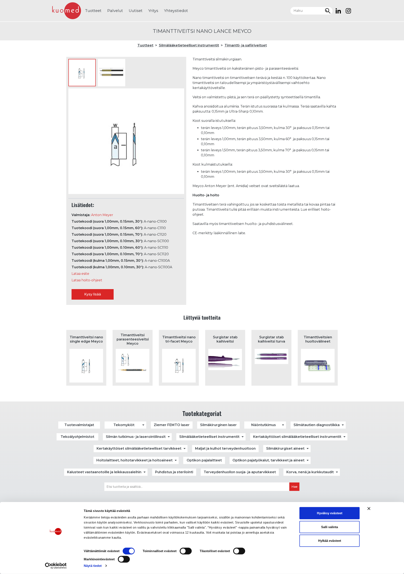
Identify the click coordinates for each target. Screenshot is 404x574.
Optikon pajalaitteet (204, 460)
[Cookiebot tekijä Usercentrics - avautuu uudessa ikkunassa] (55, 566)
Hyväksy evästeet (329, 513)
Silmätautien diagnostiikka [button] (317, 425)
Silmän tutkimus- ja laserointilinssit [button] (136, 437)
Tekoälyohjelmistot (77, 437)
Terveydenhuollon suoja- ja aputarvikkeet (240, 472)
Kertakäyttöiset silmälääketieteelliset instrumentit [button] (297, 437)
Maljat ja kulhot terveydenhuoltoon (225, 448)
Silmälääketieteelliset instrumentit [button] (209, 437)
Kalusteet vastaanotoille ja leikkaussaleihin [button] (104, 472)
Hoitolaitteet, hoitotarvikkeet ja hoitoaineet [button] (134, 460)
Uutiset (135, 10)
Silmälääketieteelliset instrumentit (189, 45)
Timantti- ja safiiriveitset (246, 45)
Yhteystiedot (176, 10)
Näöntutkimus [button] (263, 425)
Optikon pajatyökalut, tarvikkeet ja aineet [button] (268, 460)
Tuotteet (93, 10)
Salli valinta (329, 527)
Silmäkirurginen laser (218, 425)
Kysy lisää (92, 294)
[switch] (186, 551)
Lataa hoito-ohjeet (87, 280)
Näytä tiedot (93, 565)
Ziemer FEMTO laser (172, 425)
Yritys (153, 10)
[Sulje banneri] (368, 508)
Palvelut (115, 10)
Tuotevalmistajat (79, 425)
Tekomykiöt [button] (123, 425)
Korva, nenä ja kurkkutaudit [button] (310, 472)
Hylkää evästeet (329, 540)
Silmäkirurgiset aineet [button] (285, 448)
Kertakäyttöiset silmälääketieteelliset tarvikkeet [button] (139, 448)
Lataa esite (80, 274)
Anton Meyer (102, 215)
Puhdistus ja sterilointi (174, 472)
